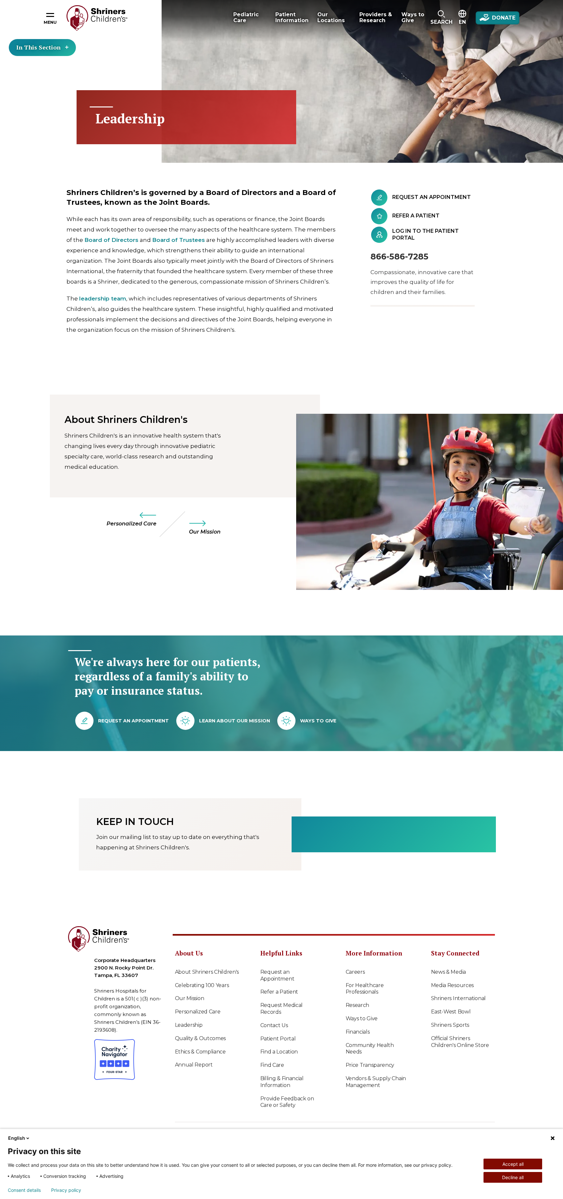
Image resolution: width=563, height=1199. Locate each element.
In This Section (38, 47)
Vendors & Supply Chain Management (376, 1081)
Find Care (272, 1065)
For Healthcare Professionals (365, 988)
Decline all (513, 1177)
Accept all (513, 1164)
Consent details (24, 1190)
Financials (358, 1032)
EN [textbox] (462, 22)
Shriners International (458, 998)
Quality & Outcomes (200, 1038)
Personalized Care (198, 1012)
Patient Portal (278, 1039)
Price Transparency (370, 1065)
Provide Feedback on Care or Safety (287, 1101)
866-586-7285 (399, 256)
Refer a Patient (279, 992)
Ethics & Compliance (200, 1052)
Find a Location (279, 1052)
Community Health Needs (370, 1048)
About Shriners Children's (207, 972)
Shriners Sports (450, 1025)
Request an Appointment (277, 975)
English (16, 1138)
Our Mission (189, 998)
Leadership (189, 1025)
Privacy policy (66, 1190)
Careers (355, 972)
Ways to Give (362, 1018)
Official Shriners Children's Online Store (460, 1041)
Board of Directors (111, 240)
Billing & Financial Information (282, 1081)
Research (357, 1005)
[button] (441, 18)
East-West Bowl (451, 1012)
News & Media (448, 972)
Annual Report (194, 1065)
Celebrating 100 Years (202, 985)
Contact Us (274, 1025)
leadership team (102, 298)
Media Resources (452, 985)
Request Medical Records (281, 1008)
